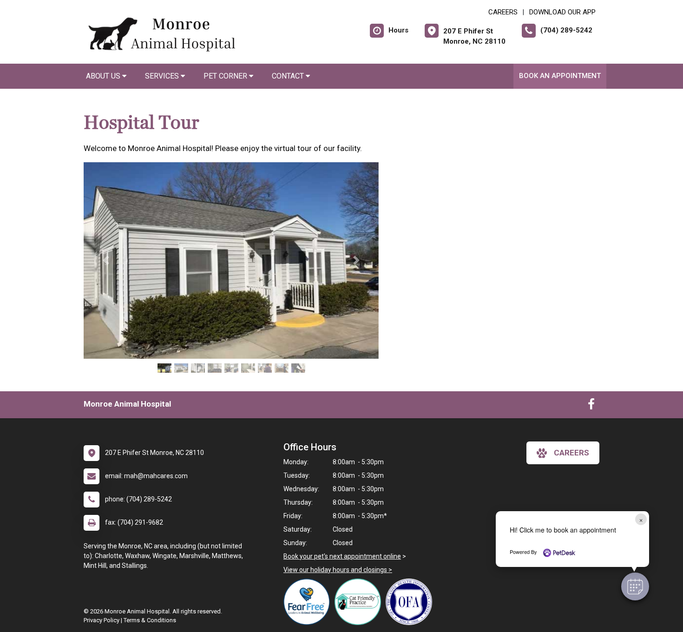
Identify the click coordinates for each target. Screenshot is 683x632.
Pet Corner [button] (226, 76)
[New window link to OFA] (411, 602)
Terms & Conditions (150, 620)
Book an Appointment (560, 76)
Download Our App (562, 12)
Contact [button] (289, 76)
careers (571, 452)
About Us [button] (104, 76)
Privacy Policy (101, 620)
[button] (635, 586)
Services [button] (163, 76)
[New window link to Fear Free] (309, 602)
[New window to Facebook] (591, 406)
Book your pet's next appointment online (342, 556)
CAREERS (503, 12)
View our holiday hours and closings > (337, 569)
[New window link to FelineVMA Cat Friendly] (360, 602)
